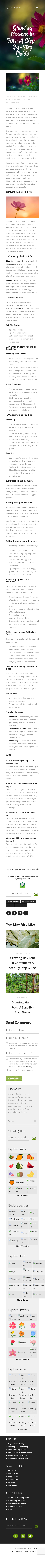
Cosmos (10, 905)
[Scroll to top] (40, 1551)
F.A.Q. (10, 1509)
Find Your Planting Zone (18, 1498)
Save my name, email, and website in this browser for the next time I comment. (23, 1046)
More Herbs (22, 1300)
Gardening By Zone (16, 1500)
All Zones (22, 1429)
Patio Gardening (20, 905)
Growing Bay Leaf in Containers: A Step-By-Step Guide (22, 963)
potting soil (19, 308)
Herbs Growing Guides (18, 1455)
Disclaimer (12, 1485)
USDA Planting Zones (17, 1503)
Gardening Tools (15, 1506)
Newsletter (13, 1479)
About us (12, 1471)
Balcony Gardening (13, 901)
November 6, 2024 (22, 998)
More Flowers (22, 1359)
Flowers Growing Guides (18, 1458)
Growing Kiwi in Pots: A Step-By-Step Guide (22, 1007)
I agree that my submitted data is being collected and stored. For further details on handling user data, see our (23, 1062)
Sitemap (11, 1482)
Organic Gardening (16, 1444)
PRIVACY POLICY (29, 1551)
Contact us (13, 1474)
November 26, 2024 (23, 953)
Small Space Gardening (16, 96)
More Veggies (22, 1246)
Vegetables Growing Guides (20, 1452)
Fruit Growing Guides (17, 1449)
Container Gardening (28, 901)
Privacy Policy (26, 1066)
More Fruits (22, 1195)
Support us (13, 1476)
